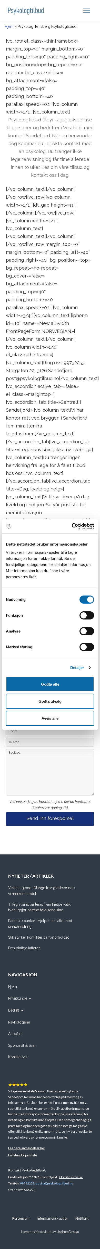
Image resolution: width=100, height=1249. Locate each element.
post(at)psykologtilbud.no (54, 1183)
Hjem (9, 26)
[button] (87, 11)
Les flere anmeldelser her (26, 1148)
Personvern (20, 1218)
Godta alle (50, 684)
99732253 (27, 1183)
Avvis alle (50, 718)
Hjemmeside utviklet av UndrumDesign (50, 1232)
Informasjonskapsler (52, 1218)
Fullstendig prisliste (22, 1155)
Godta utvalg (50, 701)
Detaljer (77, 667)
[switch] (86, 615)
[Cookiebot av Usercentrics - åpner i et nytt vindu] (72, 526)
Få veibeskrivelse (71, 1177)
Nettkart (81, 1218)
